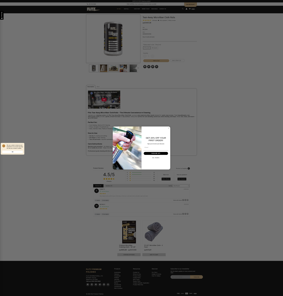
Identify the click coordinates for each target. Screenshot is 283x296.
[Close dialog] (169, 128)
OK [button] (12, 152)
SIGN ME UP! (155, 153)
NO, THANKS (155, 157)
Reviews (2, 14)
